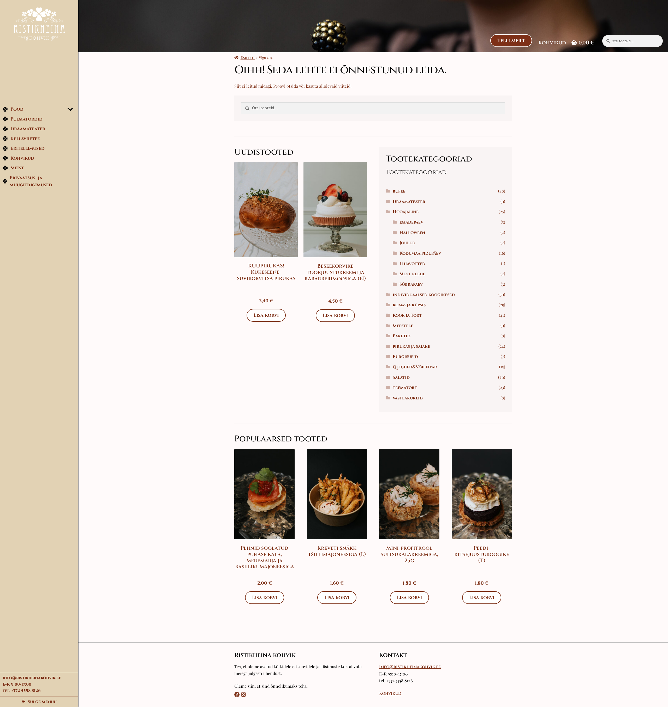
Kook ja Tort (407, 315)
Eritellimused (27, 148)
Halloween (412, 233)
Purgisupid (405, 357)
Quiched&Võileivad (415, 367)
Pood (16, 109)
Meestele (403, 326)
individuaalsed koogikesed (424, 295)
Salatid (401, 377)
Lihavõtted (412, 264)
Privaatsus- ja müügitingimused (31, 181)
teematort (405, 388)
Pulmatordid (26, 119)
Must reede (412, 274)
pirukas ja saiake (411, 346)
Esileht (248, 57)
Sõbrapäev (411, 284)
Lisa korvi (266, 315)
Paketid (401, 336)
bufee (399, 191)
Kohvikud (22, 158)
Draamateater (27, 129)
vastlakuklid (408, 398)
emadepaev (411, 222)
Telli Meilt (511, 40)
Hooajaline (406, 212)
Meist (17, 168)
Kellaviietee (25, 139)
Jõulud (407, 243)
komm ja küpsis (409, 305)
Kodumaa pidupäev (420, 253)
